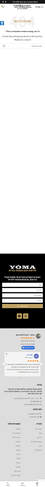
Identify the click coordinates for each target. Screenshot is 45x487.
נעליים (18, 454)
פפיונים (18, 467)
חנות (40, 433)
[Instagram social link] (3, 1)
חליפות (18, 429)
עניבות (18, 463)
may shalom (28, 355)
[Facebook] (19, 316)
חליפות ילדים (16, 433)
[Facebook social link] (5, 1)
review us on (29, 347)
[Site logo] (22, 6)
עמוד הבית (38, 429)
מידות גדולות (16, 437)
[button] (2, 23)
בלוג (40, 446)
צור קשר (39, 437)
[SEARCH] (4, 46)
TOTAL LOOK (15, 475)
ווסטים (18, 450)
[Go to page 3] (22, 377)
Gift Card (17, 471)
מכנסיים (17, 446)
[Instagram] (25, 316)
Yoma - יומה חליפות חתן (25, 335)
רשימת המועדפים (36, 442)
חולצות (18, 442)
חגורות (18, 458)
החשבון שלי (38, 450)
